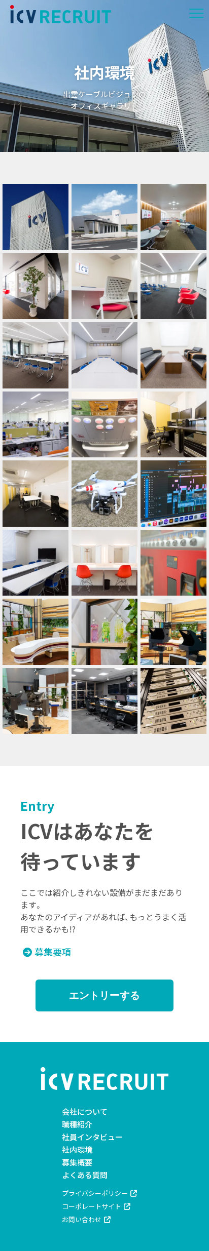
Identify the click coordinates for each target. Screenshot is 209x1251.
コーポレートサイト (91, 1206)
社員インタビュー (92, 1136)
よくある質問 (85, 1174)
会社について (85, 1111)
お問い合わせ (81, 1219)
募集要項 (52, 951)
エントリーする (104, 995)
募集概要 (77, 1162)
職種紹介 (77, 1124)
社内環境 (77, 1149)
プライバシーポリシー (95, 1193)
